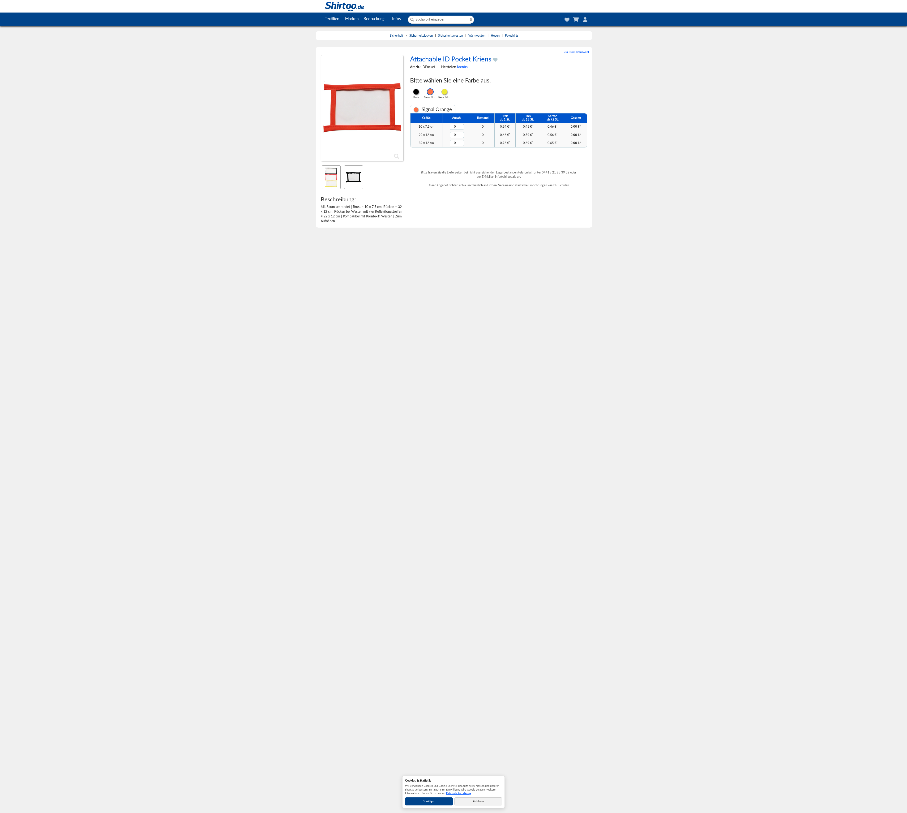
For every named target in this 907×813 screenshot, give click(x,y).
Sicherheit (396, 35)
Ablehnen (478, 801)
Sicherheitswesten (450, 35)
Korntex (462, 67)
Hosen (495, 35)
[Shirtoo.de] (339, 6)
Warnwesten (476, 35)
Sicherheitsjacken (421, 35)
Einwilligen (429, 801)
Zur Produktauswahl (576, 52)
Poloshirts (511, 35)
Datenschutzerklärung (458, 793)
